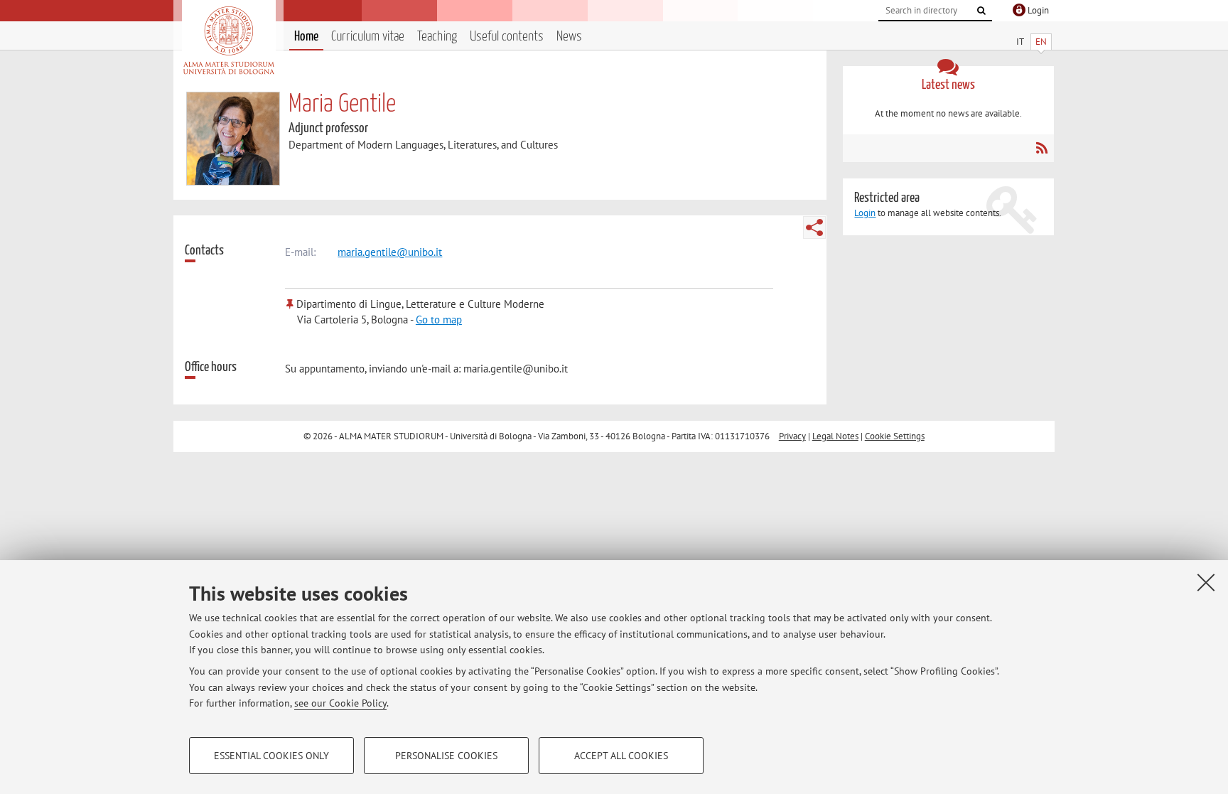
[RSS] (1041, 148)
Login (865, 213)
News (569, 36)
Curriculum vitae (367, 36)
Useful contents (507, 36)
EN (1041, 42)
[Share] (814, 227)
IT (1020, 42)
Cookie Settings (895, 436)
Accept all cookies (621, 755)
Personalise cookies (446, 755)
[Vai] (981, 10)
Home (306, 36)
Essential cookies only (271, 755)
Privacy (792, 436)
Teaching (437, 36)
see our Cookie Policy (340, 703)
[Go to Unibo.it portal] (228, 40)
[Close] (1206, 582)
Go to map (439, 319)
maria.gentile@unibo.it (390, 252)
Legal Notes (835, 436)
